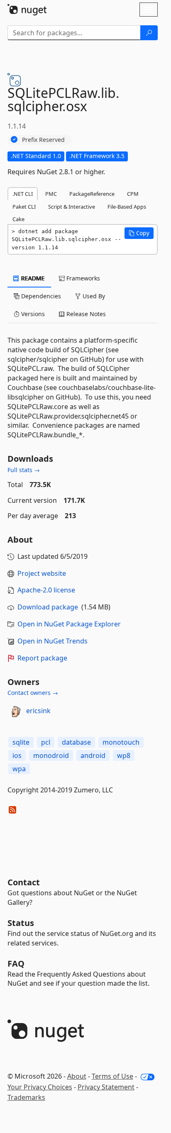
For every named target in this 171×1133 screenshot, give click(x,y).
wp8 (123, 755)
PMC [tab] (51, 193)
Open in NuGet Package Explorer (69, 624)
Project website (41, 573)
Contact (23, 882)
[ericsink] (15, 711)
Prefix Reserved (43, 140)
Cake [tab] (18, 219)
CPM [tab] (133, 193)
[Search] (149, 32)
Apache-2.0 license (46, 590)
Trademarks (26, 1097)
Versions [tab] (32, 314)
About (76, 1076)
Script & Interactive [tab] (71, 206)
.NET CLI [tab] (22, 193)
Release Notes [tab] (85, 314)
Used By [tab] (93, 296)
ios (17, 755)
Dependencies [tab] (40, 296)
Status (20, 922)
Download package (47, 607)
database (76, 742)
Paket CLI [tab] (24, 206)
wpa (19, 768)
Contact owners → (32, 693)
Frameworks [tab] (82, 278)
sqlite (20, 742)
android (93, 755)
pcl (45, 742)
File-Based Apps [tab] (126, 206)
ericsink (38, 710)
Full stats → (23, 470)
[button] (139, 233)
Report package (42, 658)
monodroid (51, 755)
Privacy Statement (106, 1087)
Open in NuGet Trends (52, 641)
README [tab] (32, 278)
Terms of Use (112, 1076)
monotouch (121, 742)
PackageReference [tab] (92, 193)
